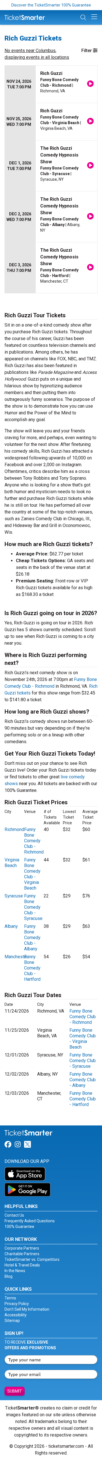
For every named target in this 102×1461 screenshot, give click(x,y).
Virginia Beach (12, 862)
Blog (8, 1276)
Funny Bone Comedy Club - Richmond (34, 841)
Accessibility (16, 1315)
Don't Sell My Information (27, 1309)
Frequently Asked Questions (30, 1221)
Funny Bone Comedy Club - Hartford (32, 968)
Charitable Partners (22, 1254)
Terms (10, 1298)
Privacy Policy (17, 1303)
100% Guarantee (19, 1226)
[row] (51, 84)
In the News (15, 1270)
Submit (14, 1391)
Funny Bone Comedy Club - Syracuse (33, 907)
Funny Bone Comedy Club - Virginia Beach (32, 874)
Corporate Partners (22, 1248)
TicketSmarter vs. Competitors (32, 1259)
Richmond (14, 829)
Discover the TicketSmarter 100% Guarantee (51, 5)
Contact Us (14, 1215)
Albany (11, 926)
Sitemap (12, 1320)
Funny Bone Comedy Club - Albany (32, 937)
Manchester (16, 956)
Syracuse (14, 896)
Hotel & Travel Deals (22, 1265)
